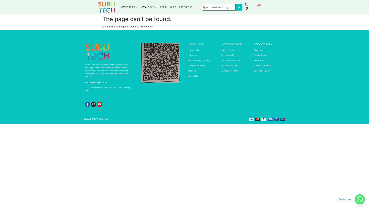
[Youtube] (99, 104)
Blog (173, 7)
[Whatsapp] (360, 199)
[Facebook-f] (87, 104)
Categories (128, 7)
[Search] (239, 7)
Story (163, 7)
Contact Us (185, 7)
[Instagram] (93, 104)
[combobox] (218, 7)
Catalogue (147, 7)
